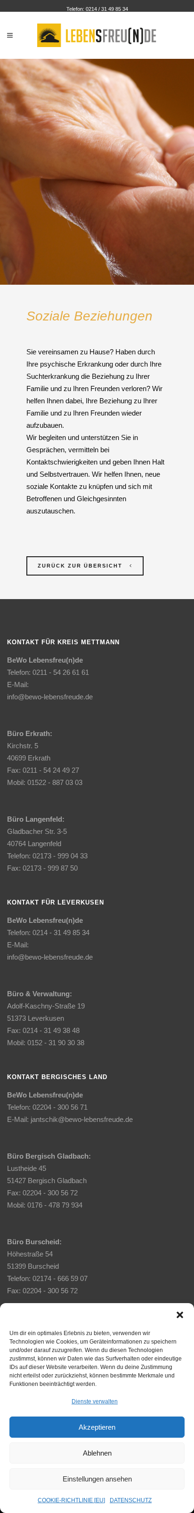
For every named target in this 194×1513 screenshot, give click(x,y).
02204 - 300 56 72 (50, 1193)
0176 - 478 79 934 (54, 1205)
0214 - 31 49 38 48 (51, 1030)
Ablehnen (97, 1453)
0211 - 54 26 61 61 (60, 672)
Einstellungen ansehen (97, 1479)
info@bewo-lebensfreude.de (50, 697)
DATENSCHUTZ (131, 1500)
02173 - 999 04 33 (60, 856)
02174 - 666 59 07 (60, 1278)
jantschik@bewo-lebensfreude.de (82, 1119)
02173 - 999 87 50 (50, 868)
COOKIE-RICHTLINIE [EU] (71, 1500)
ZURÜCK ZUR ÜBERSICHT (80, 565)
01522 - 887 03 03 (54, 782)
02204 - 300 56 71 (60, 1107)
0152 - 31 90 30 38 (55, 1043)
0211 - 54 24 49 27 (51, 770)
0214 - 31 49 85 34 (60, 933)
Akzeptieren (97, 1427)
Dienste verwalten (95, 1401)
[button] (180, 1315)
